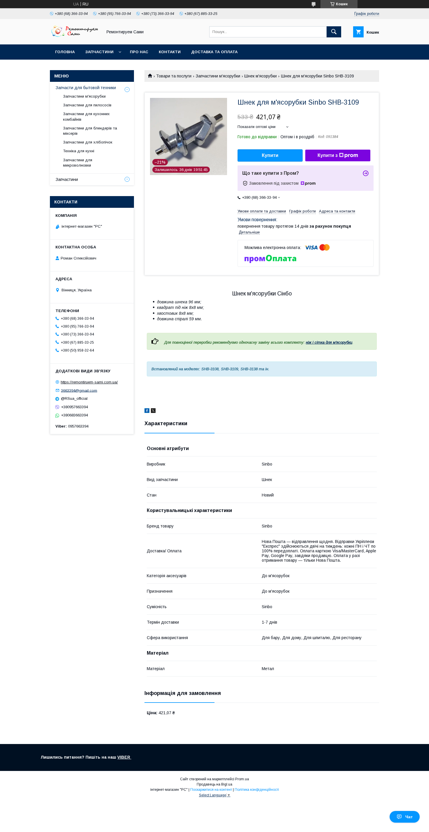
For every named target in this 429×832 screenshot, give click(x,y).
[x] (153, 411)
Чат (409, 816)
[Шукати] (334, 31)
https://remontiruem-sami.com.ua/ (89, 382)
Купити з (328, 155)
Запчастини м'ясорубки (218, 76)
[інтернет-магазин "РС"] (75, 36)
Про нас (139, 52)
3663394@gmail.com (79, 390)
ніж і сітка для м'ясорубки (329, 342)
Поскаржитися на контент (211, 790)
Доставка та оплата (214, 52)
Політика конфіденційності (257, 790)
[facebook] (146, 411)
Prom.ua (242, 779)
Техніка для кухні (78, 151)
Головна (65, 52)
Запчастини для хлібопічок (87, 142)
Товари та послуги (173, 76)
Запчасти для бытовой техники (86, 87)
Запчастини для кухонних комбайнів (86, 116)
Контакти (170, 52)
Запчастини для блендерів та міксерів (90, 131)
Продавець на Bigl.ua (214, 784)
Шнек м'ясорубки (260, 76)
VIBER (124, 757)
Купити (270, 155)
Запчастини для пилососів (87, 105)
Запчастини (99, 52)
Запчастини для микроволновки (77, 162)
